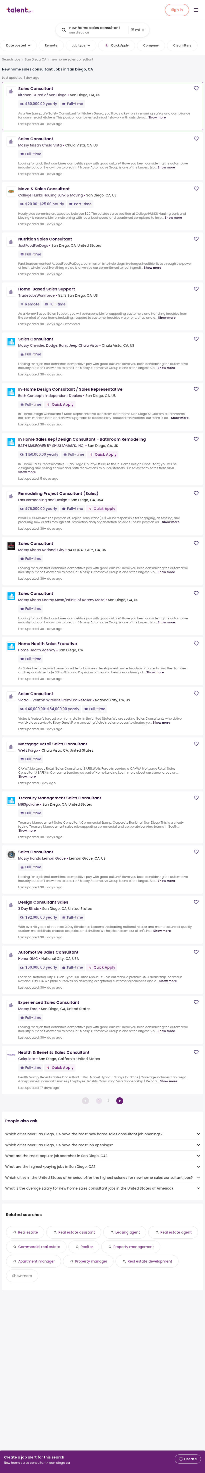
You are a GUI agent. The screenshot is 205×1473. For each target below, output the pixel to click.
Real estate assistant (76, 1232)
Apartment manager (36, 1261)
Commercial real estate (39, 1246)
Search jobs (11, 59)
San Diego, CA (35, 59)
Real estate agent (176, 1232)
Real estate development (150, 1261)
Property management (134, 1246)
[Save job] (196, 88)
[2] (119, 1100)
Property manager (91, 1261)
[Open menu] (196, 10)
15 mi (135, 29)
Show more (157, 117)
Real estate (28, 1232)
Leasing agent (128, 1232)
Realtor (87, 1246)
